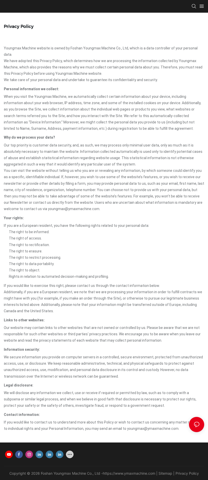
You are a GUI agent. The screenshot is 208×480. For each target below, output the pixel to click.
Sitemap (165, 473)
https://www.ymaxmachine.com (129, 473)
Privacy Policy (187, 473)
